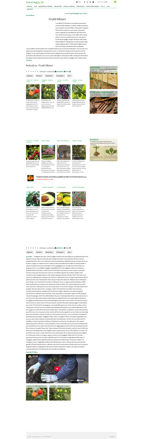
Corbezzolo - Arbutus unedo (36, 386)
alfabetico (60, 71)
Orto (108, 6)
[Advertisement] (45, 13)
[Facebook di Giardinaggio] (84, 2)
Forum (79, 2)
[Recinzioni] (104, 77)
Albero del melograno (63, 140)
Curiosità (30, 9)
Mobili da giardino (69, 6)
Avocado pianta (61, 187)
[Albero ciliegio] (48, 152)
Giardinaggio (81, 6)
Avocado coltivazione (48, 187)
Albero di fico (30, 187)
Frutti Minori (30, 15)
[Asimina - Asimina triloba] (79, 91)
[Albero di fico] (33, 199)
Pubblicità (112, 436)
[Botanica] (104, 149)
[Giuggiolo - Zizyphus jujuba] (48, 91)
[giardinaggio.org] (35, 2)
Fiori (35, 6)
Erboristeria (58, 6)
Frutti (103, 6)
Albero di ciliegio (77, 140)
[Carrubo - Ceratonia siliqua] (64, 91)
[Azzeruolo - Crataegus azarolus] (33, 152)
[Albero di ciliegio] (79, 152)
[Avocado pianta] (64, 199)
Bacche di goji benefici (79, 187)
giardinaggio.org (76, 13)
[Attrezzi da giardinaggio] (104, 102)
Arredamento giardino (45, 6)
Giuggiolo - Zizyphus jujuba (59, 386)
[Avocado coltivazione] (48, 199)
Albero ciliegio (46, 140)
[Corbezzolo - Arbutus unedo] (33, 91)
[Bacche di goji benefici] (79, 199)
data (67, 71)
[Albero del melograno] (64, 152)
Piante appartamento (92, 6)
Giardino (29, 6)
